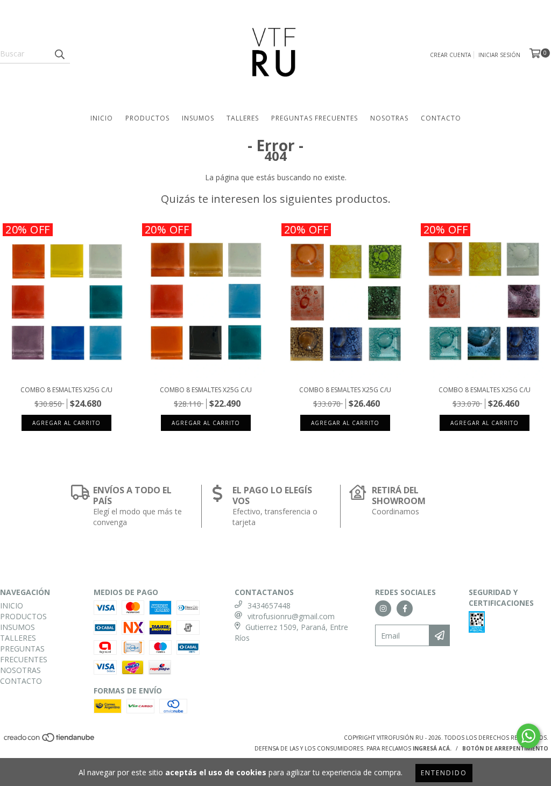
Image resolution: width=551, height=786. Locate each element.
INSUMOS (198, 118)
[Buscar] (59, 53)
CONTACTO (441, 118)
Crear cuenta (450, 55)
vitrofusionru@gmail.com (291, 616)
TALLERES (243, 118)
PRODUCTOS (147, 118)
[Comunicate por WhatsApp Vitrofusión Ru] (528, 736)
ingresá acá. (432, 748)
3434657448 (269, 605)
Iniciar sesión (499, 55)
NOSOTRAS (389, 118)
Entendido (444, 772)
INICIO (101, 118)
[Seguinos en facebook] (405, 608)
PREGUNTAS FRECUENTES (314, 118)
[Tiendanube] (50, 740)
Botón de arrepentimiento (505, 748)
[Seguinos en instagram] (383, 608)
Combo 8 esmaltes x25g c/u (66, 389)
